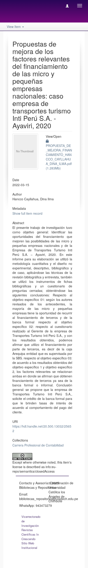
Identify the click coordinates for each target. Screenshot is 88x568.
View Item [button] (14, 26)
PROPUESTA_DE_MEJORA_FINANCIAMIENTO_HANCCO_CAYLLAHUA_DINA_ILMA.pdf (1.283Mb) (59, 156)
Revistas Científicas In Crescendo (30, 534)
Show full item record (27, 213)
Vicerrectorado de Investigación (30, 521)
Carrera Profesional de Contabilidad (38, 445)
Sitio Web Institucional (29, 545)
